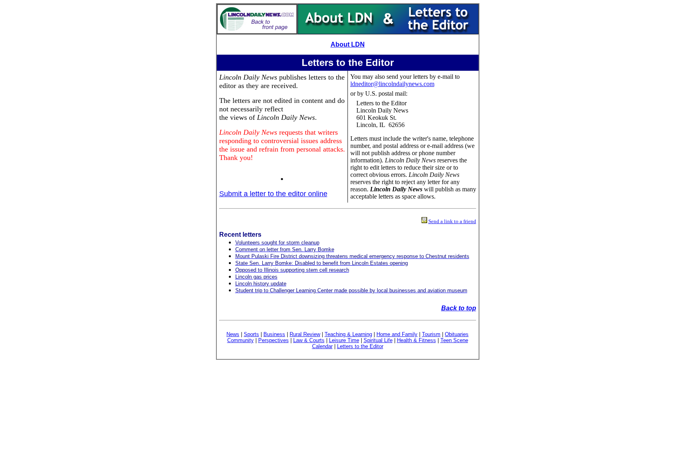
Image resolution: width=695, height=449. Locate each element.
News (232, 334)
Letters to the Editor (360, 346)
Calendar (322, 346)
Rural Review (305, 334)
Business (274, 334)
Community (240, 340)
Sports (251, 334)
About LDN (348, 44)
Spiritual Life (378, 340)
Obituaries (457, 334)
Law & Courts (309, 340)
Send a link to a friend (452, 221)
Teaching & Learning (348, 334)
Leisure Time (344, 340)
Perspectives (273, 340)
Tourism (431, 334)
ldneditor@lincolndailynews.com (392, 83)
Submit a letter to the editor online (273, 194)
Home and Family (396, 334)
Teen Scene (454, 340)
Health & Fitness (416, 340)
